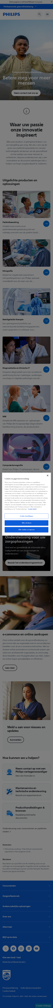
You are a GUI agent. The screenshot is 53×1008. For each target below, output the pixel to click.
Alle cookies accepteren (26, 529)
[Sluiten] (47, 475)
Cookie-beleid (32, 509)
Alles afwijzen (26, 523)
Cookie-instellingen (26, 516)
